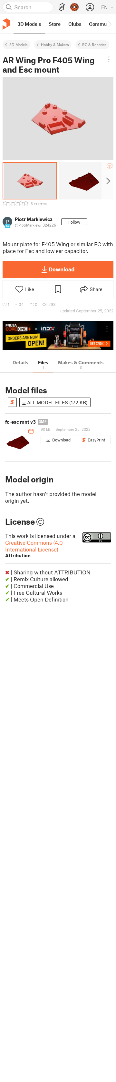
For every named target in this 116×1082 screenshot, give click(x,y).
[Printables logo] (6, 24)
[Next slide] (107, 180)
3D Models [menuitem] (29, 24)
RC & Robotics (94, 44)
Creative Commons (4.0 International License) (34, 548)
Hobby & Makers (55, 44)
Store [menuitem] (55, 24)
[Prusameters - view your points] (74, 7)
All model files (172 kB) (57, 402)
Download (61, 269)
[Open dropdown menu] (109, 59)
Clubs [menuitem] (74, 24)
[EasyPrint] (62, 7)
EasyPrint (96, 439)
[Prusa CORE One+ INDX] (58, 335)
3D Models (18, 44)
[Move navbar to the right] (109, 24)
